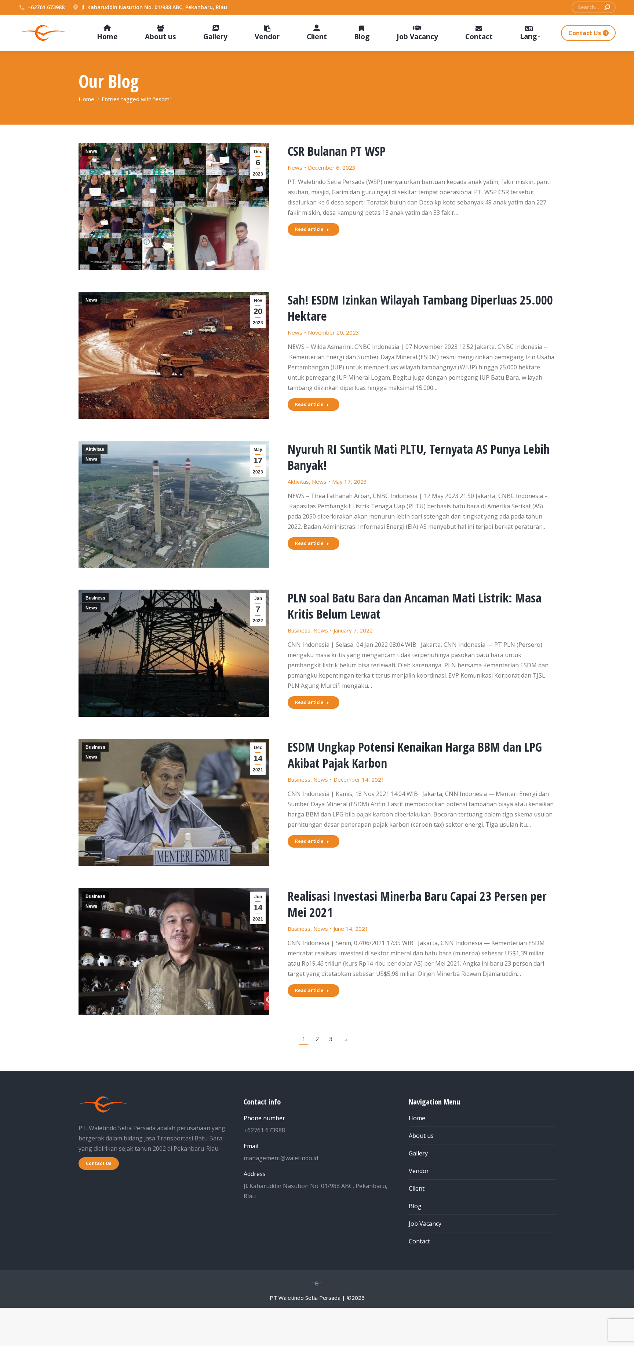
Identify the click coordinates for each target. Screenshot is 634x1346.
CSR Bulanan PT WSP (337, 151)
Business (95, 598)
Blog (415, 1206)
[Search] (607, 7)
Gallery (418, 1153)
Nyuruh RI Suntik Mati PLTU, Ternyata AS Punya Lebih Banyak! (419, 456)
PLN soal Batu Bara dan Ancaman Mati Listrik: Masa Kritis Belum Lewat (415, 605)
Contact (419, 1241)
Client (417, 1188)
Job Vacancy (425, 1224)
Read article (309, 229)
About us (421, 1136)
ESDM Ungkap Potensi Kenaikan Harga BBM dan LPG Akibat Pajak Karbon (415, 754)
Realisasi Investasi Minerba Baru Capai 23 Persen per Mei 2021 (417, 904)
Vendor (419, 1171)
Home (417, 1118)
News (91, 151)
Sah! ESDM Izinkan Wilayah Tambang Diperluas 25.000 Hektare (420, 307)
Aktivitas (94, 449)
